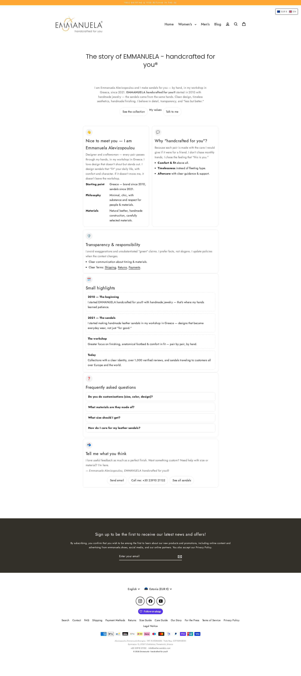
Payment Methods (115, 620)
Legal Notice (150, 626)
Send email (117, 480)
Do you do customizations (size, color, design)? (120, 397)
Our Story (176, 620)
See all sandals (182, 480)
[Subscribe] (179, 556)
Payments (134, 267)
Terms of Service (211, 620)
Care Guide (161, 620)
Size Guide (145, 620)
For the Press (192, 620)
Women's (185, 24)
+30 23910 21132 (138, 648)
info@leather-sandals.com (159, 648)
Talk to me (172, 112)
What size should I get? (104, 418)
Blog (217, 24)
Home (169, 24)
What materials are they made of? (111, 407)
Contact (76, 620)
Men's (205, 24)
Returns (122, 267)
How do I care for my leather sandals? (114, 428)
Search (65, 620)
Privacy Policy (231, 620)
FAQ (86, 620)
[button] (287, 11)
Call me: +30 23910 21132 (148, 480)
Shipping (110, 267)
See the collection (134, 112)
